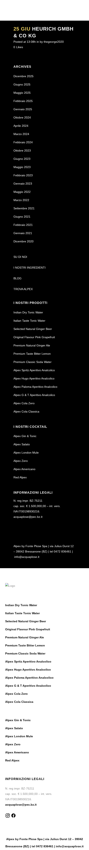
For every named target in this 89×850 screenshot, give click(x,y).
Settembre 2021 (24, 208)
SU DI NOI (20, 256)
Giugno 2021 (21, 216)
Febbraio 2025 (23, 101)
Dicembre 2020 (23, 241)
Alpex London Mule (26, 452)
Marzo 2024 (21, 134)
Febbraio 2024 (23, 142)
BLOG (17, 278)
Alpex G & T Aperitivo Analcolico (34, 395)
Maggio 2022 (22, 191)
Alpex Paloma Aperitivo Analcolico (35, 386)
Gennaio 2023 (22, 183)
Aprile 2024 (20, 125)
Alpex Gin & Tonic (24, 436)
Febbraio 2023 (23, 175)
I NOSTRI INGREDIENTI (29, 267)
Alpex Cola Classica (26, 411)
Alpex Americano (24, 469)
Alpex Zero (20, 460)
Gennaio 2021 (22, 233)
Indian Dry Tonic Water (28, 312)
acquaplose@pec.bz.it (27, 516)
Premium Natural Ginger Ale (31, 345)
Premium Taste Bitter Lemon (32, 353)
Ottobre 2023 (22, 150)
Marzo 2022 (21, 200)
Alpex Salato (21, 444)
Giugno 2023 (21, 158)
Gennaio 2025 (22, 109)
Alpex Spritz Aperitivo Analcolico (34, 370)
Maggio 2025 (22, 92)
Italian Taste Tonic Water (29, 320)
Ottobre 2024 (22, 117)
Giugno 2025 (21, 84)
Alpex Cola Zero (24, 403)
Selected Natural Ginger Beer (32, 329)
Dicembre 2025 (23, 76)
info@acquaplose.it (26, 556)
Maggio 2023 (22, 167)
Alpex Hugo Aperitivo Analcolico (33, 378)
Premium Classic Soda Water (32, 362)
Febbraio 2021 (23, 224)
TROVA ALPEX (23, 289)
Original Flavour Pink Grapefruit (34, 337)
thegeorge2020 (54, 41)
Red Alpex (20, 477)
